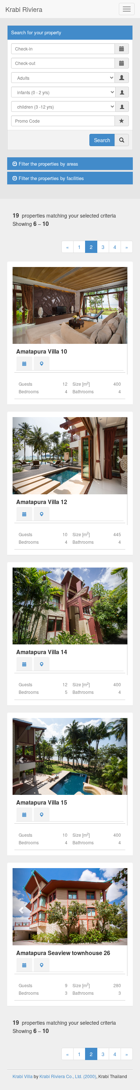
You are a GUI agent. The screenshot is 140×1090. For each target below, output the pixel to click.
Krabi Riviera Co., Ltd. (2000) (67, 1076)
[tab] (24, 363)
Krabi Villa (23, 1076)
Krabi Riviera (23, 9)
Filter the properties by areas (47, 163)
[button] (21, 305)
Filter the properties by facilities (50, 178)
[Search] (122, 140)
